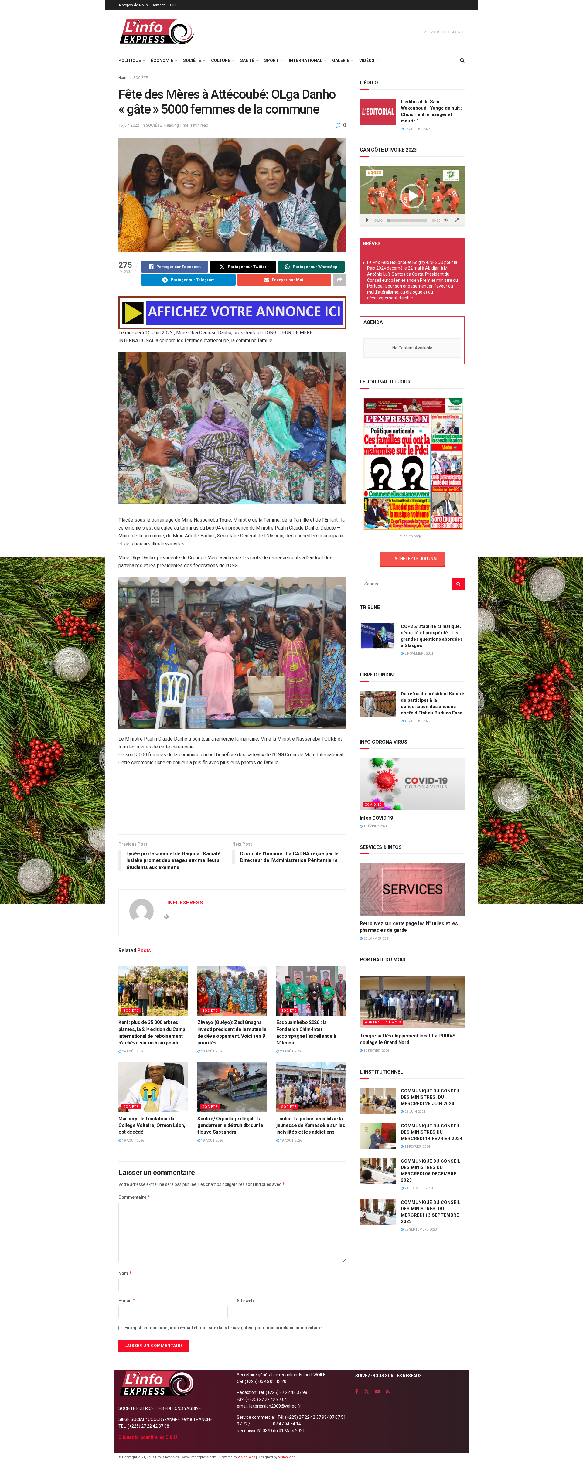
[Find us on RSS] (388, 1391)
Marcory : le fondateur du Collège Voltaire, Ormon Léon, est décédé (151, 1125)
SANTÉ (247, 60)
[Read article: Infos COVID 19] (412, 784)
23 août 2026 (211, 1051)
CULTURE (220, 60)
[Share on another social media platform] (339, 280)
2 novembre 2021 (418, 654)
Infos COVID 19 (376, 818)
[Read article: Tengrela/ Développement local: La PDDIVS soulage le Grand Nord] (412, 1002)
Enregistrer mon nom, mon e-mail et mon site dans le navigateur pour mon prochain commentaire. (223, 1327)
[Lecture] (368, 220)
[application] (412, 196)
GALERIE (340, 60)
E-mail (126, 1300)
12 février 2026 (376, 1051)
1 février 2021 (375, 826)
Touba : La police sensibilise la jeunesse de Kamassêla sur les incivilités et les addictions (310, 1125)
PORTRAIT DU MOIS (383, 1022)
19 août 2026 (132, 1141)
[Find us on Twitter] (366, 1391)
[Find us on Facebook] (356, 1391)
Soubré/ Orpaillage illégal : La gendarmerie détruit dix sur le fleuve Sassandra (230, 1125)
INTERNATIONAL (305, 60)
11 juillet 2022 (417, 721)
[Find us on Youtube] (377, 1391)
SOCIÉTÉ (192, 60)
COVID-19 (373, 805)
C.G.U (173, 5)
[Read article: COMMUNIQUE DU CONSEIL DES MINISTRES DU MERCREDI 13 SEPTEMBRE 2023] (378, 1212)
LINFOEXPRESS (183, 902)
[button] (412, 196)
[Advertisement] (232, 809)
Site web (245, 1300)
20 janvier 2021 (376, 939)
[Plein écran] (457, 220)
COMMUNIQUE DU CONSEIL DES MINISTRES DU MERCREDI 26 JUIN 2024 (430, 1097)
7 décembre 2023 (418, 1188)
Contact (158, 5)
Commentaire (134, 1197)
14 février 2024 (417, 1147)
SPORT (271, 60)
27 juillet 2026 (417, 129)
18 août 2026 (211, 1141)
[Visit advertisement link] (232, 312)
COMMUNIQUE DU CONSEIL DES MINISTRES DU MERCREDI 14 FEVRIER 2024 (431, 1132)
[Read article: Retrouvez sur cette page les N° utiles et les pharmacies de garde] (412, 889)
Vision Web (247, 1457)
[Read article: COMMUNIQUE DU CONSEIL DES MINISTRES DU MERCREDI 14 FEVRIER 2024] (378, 1136)
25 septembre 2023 (420, 1229)
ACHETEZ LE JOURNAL (416, 558)
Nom (125, 1273)
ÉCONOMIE (162, 60)
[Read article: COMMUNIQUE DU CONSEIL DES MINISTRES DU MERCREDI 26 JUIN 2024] (378, 1101)
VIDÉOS (366, 60)
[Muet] (446, 220)
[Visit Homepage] (156, 31)
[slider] (407, 220)
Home (123, 78)
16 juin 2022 (128, 125)
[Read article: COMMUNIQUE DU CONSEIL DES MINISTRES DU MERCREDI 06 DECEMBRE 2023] (378, 1171)
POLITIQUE (129, 60)
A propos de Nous (133, 5)
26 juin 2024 (414, 1112)
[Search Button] (462, 60)
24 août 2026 (132, 1051)
